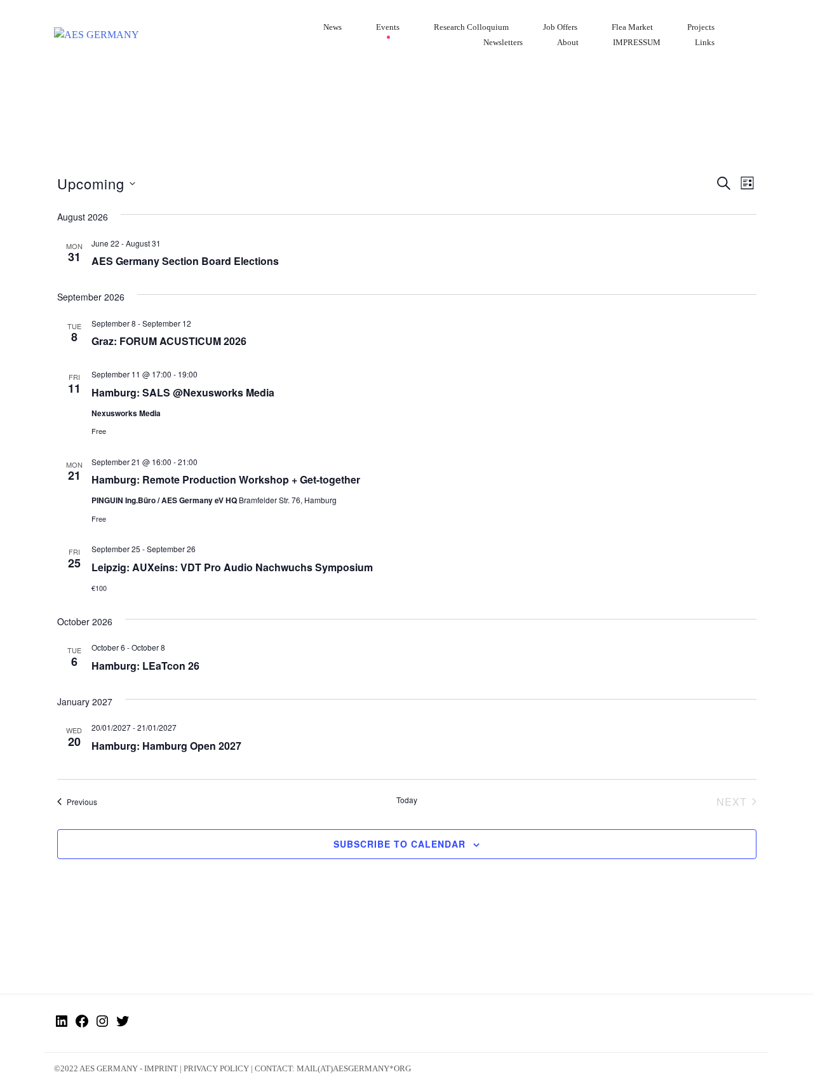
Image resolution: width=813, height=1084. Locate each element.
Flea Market (632, 27)
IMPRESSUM (637, 42)
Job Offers (560, 27)
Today (406, 800)
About (568, 42)
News (332, 27)
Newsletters (503, 42)
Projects (701, 27)
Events (388, 27)
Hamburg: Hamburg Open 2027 (166, 745)
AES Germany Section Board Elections (185, 261)
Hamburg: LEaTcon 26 (145, 665)
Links (705, 42)
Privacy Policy (216, 1068)
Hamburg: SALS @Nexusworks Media (182, 392)
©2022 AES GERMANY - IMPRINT (116, 1068)
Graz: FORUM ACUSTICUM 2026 (168, 341)
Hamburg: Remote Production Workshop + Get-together (225, 479)
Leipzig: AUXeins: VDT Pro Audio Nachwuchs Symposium (232, 567)
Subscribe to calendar (399, 843)
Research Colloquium (471, 27)
